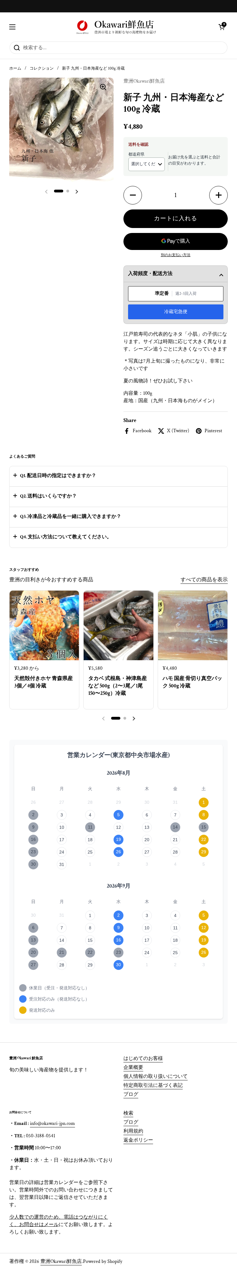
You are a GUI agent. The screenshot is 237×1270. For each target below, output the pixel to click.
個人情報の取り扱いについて (155, 1076)
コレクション (42, 68)
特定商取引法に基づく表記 (153, 1085)
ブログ (130, 1094)
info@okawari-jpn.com (52, 1123)
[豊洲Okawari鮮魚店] (117, 27)
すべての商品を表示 (204, 579)
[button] (221, 27)
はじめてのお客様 (143, 1058)
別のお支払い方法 (175, 255)
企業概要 (133, 1067)
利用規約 (133, 1131)
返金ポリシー (138, 1140)
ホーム (15, 68)
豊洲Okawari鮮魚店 (61, 1261)
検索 (128, 1113)
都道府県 (136, 154)
